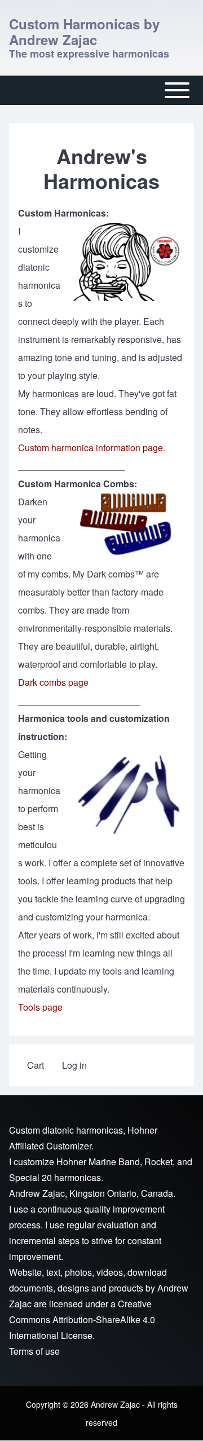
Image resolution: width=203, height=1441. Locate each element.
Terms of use (34, 1351)
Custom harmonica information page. (91, 447)
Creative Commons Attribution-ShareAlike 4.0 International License (82, 1319)
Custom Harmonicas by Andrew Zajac (84, 31)
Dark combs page (53, 682)
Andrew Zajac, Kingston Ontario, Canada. (92, 1193)
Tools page (40, 1007)
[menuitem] (35, 1065)
